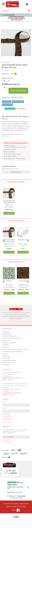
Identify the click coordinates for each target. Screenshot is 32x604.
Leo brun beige (23, 281)
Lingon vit (9, 281)
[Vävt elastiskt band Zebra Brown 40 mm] (16, 57)
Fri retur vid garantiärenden (17, 18)
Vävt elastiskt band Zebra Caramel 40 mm (9, 202)
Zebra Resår (6, 62)
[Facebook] (18, 510)
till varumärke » (15, 320)
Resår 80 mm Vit (23, 240)
